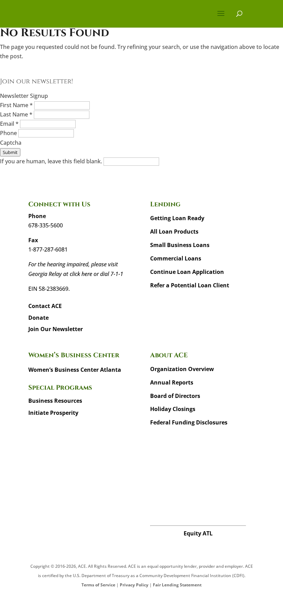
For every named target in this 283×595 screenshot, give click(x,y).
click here (81, 274)
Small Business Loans (179, 245)
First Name (16, 105)
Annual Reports (171, 382)
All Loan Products (174, 231)
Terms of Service (98, 585)
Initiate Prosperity (53, 413)
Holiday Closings (172, 409)
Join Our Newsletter (55, 329)
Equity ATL (198, 533)
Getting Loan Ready (177, 218)
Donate (38, 317)
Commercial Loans (175, 258)
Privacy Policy (134, 585)
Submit (10, 152)
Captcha (10, 142)
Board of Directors (175, 396)
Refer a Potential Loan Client (189, 285)
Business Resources (55, 400)
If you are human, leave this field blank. (52, 161)
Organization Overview (182, 369)
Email (9, 123)
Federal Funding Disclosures (188, 422)
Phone (9, 133)
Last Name (16, 114)
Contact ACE (45, 306)
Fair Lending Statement (177, 585)
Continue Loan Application (187, 272)
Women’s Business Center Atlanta (74, 369)
